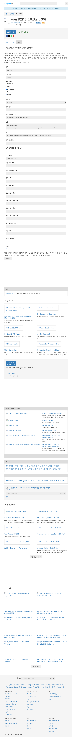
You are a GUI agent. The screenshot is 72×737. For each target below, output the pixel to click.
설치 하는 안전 (23, 32)
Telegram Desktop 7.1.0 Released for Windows (18, 660)
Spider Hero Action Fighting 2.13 (16, 548)
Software (54, 480)
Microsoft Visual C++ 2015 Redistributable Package (51, 445)
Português (9, 687)
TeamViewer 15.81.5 (11, 534)
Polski (62, 685)
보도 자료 (30, 723)
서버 (38, 469)
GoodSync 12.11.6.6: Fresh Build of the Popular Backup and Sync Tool (51, 636)
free (20, 480)
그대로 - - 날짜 (10, 374)
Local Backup (9, 707)
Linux (9, 95)
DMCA (29, 694)
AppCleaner (8, 715)
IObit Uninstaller (10, 350)
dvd (15, 481)
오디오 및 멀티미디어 (12, 466)
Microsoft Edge (47, 425)
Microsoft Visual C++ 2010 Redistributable (51, 437)
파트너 (7, 721)
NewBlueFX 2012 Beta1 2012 (14, 518)
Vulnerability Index (55, 696)
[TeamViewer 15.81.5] (13, 528)
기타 (59, 469)
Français (30, 685)
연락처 (29, 699)
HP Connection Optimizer (46, 314)
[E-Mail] (13, 36)
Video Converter (10, 709)
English (10, 685)
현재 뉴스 (8, 497)
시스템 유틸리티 (46, 469)
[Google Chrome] (12, 420)
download (9, 481)
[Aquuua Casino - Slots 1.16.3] (49, 542)
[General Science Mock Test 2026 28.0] (51, 528)
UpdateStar (9, 293)
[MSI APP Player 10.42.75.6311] (49, 512)
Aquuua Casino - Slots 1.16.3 (47, 548)
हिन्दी (64, 687)
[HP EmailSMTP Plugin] (13, 328)
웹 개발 (55, 469)
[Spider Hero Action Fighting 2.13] (17, 542)
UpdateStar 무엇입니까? (34, 721)
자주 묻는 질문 (31, 696)
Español (23, 685)
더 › (7, 456)
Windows (10, 89)
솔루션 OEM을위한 (11, 723)
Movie (30, 481)
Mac (8, 92)
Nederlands (55, 685)
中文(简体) (44, 687)
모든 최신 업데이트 (36, 557)
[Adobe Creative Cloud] (46, 328)
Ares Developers (15, 22)
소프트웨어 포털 (54, 721)
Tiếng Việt (36, 687)
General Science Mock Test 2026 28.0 (51, 534)
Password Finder (10, 704)
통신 (28, 466)
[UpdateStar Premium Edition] (49, 344)
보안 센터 (30, 710)
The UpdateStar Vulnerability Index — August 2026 (18, 612)
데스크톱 (34, 466)
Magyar (59, 687)
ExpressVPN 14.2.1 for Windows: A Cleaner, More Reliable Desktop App (50, 660)
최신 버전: (11, 32)
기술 (13, 42)
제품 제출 (52, 731)
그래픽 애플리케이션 (12, 469)
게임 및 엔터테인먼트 (53, 466)
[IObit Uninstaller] (12, 344)
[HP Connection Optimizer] (48, 308)
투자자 (29, 729)
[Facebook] (7, 36)
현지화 (51, 726)
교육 (43, 466)
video (62, 481)
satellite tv (45, 481)
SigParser (8, 712)
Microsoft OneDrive (49, 430)
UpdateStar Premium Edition (48, 350)
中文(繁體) (52, 687)
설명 (7, 42)
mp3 (34, 481)
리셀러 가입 (52, 723)
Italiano (36, 685)
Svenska (23, 687)
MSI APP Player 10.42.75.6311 (48, 518)
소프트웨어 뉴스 (54, 694)
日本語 (42, 685)
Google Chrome (47, 420)
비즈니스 (23, 466)
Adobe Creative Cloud (45, 334)
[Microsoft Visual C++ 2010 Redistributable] (21, 436)
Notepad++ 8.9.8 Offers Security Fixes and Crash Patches (18, 636)
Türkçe (30, 687)
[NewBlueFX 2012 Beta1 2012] (16, 512)
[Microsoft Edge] (12, 425)
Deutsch (16, 685)
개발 (39, 466)
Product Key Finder (11, 701)
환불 (28, 707)
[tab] (7, 42)
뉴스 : (19, 678)
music (39, 481)
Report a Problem (19, 36)
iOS (8, 86)
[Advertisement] (36, 273)
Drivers (7, 699)
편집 (18, 42)
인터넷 (30, 469)
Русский (17, 687)
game (25, 481)
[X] (9, 36)
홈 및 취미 (23, 469)
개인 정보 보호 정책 (33, 702)
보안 (34, 469)
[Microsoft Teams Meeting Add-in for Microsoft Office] (19, 309)
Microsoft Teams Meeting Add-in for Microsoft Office (17, 317)
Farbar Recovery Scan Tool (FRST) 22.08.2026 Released (49, 612)
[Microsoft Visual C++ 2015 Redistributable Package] (23, 444)
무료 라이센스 (53, 729)
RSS (50, 699)
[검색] (55, 3)
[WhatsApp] (11, 36)
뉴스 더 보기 (36, 666)
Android (10, 84)
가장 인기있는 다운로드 (13, 409)
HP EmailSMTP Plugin (12, 334)
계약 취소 (30, 704)
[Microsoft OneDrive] (14, 430)
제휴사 (7, 726)
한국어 (47, 685)
